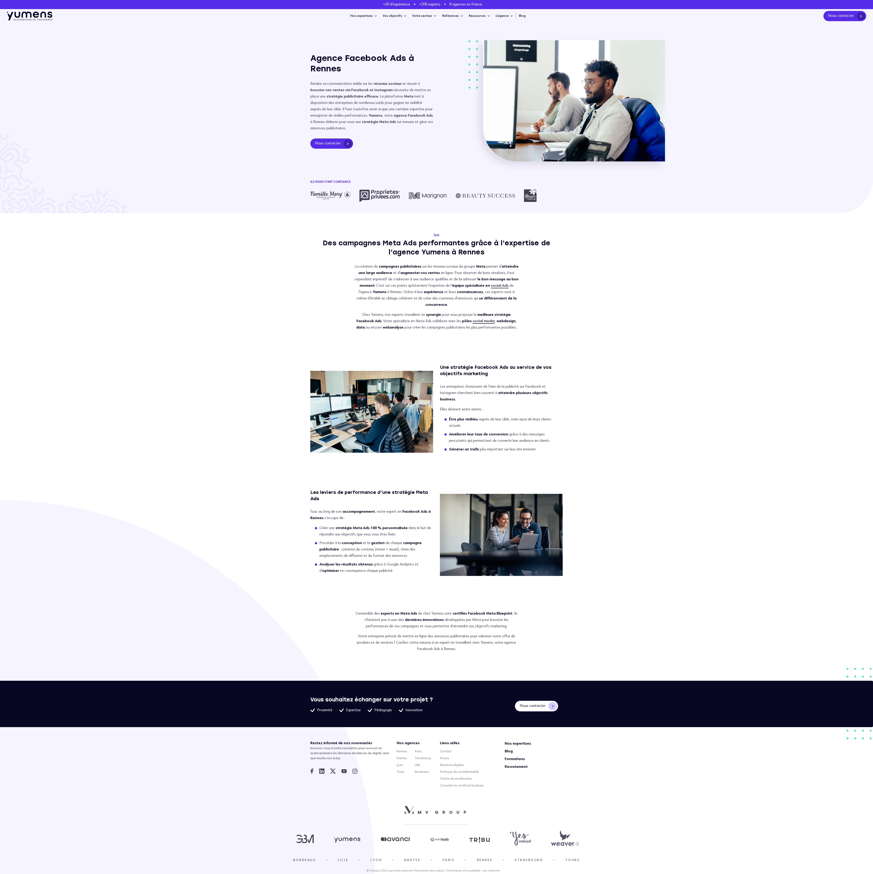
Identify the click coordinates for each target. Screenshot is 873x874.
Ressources (477, 16)
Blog (522, 16)
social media (484, 321)
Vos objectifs (392, 16)
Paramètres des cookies (429, 870)
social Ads (500, 286)
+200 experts (429, 4)
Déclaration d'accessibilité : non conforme (473, 870)
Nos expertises (361, 16)
